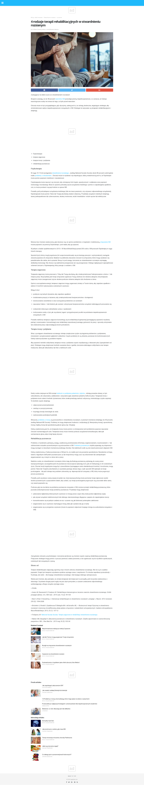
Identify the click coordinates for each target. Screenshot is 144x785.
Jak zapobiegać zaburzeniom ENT (52, 685)
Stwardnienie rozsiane (49, 17)
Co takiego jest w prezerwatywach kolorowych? (56, 754)
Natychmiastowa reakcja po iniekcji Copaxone (56, 628)
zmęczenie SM (105, 242)
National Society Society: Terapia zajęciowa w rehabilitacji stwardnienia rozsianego (69, 615)
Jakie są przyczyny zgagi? (50, 746)
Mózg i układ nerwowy (36, 17)
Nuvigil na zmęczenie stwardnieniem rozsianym (57, 645)
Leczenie (59, 17)
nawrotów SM (60, 99)
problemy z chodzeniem (43, 175)
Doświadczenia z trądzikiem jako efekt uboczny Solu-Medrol (60, 662)
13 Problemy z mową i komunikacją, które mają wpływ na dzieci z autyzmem (66, 699)
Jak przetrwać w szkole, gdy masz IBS (54, 729)
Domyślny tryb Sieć (48, 721)
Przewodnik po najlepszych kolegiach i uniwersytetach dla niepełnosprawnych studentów (69, 704)
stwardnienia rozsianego (60, 173)
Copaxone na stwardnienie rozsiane (53, 654)
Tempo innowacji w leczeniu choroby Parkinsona (57, 737)
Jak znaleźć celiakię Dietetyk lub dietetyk (54, 690)
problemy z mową (44, 420)
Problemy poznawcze (81, 445)
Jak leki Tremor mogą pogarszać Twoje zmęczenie (58, 637)
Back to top (72, 776)
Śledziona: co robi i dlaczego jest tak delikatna (56, 709)
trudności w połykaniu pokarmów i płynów (71, 393)
